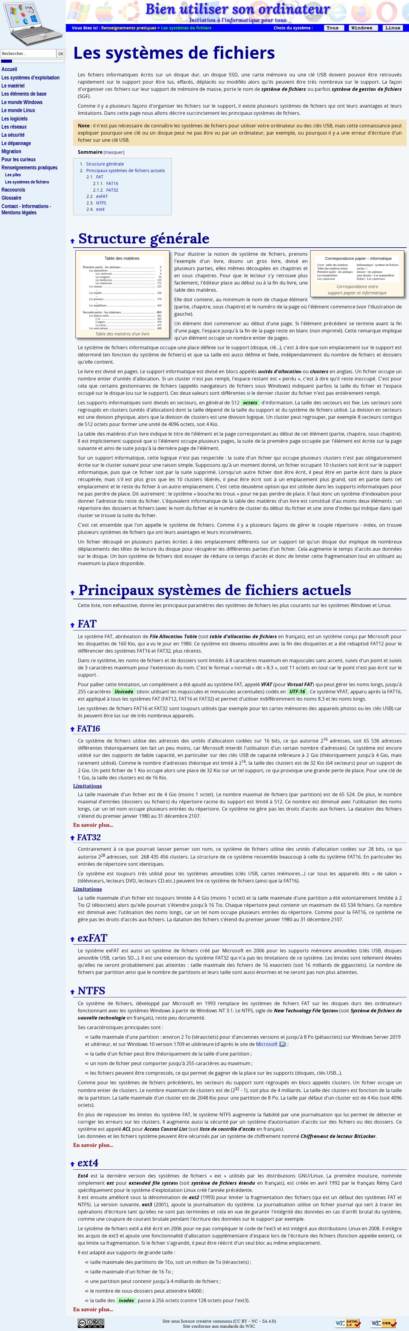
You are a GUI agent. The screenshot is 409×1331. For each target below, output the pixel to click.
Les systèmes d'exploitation (30, 77)
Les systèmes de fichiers (27, 182)
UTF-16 (297, 691)
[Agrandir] (122, 328)
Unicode (124, 691)
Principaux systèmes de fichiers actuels (125, 170)
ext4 (99, 209)
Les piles (13, 175)
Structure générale (104, 164)
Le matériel (13, 85)
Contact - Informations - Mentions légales (26, 209)
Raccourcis (13, 189)
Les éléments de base (23, 93)
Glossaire (11, 197)
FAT (99, 177)
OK (60, 53)
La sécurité (13, 134)
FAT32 (111, 190)
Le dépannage (16, 143)
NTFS (100, 203)
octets (250, 402)
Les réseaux (14, 126)
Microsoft (267, 1044)
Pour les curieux (18, 159)
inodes (126, 1300)
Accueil (9, 69)
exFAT (101, 196)
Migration (11, 151)
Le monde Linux (18, 110)
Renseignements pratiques (128, 28)
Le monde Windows (22, 102)
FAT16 (111, 183)
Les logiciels (14, 118)
